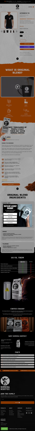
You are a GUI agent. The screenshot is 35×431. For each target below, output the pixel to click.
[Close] (31, 204)
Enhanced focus (10, 214)
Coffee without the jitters (10, 219)
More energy (10, 216)
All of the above (10, 222)
